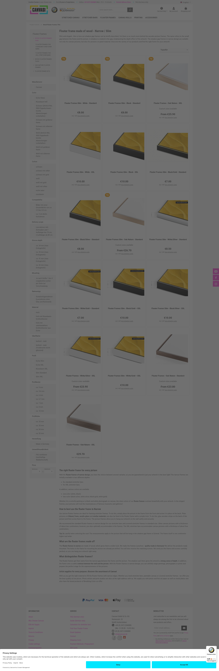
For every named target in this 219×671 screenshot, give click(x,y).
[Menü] (215, 647)
